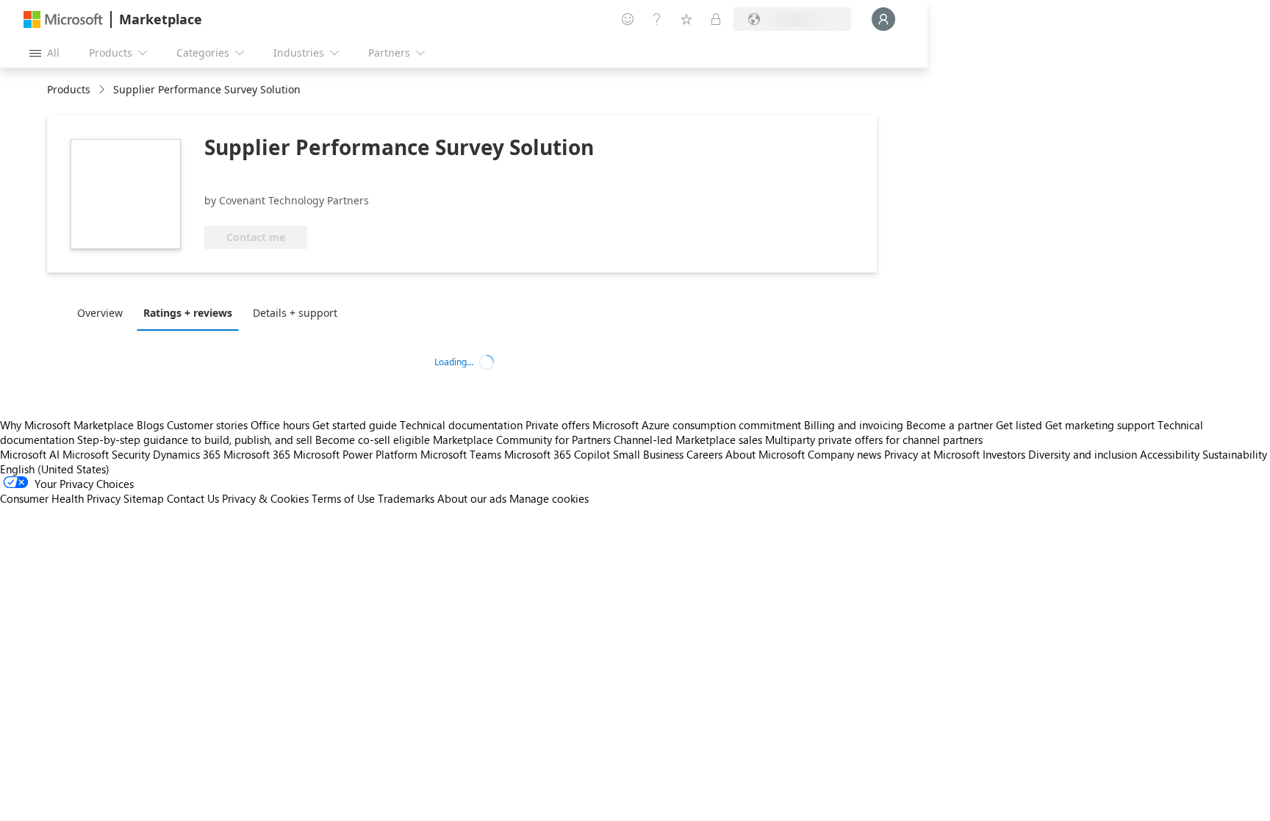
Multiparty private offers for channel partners (874, 439)
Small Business (648, 454)
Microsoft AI (30, 454)
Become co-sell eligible (372, 439)
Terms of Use (343, 498)
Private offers (557, 424)
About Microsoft (765, 454)
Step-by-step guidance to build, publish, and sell (194, 439)
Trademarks (406, 498)
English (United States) (55, 469)
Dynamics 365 (186, 454)
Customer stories (207, 424)
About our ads (471, 498)
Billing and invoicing (853, 424)
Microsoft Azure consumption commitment (698, 424)
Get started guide (354, 424)
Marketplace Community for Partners (522, 439)
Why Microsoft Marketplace (67, 424)
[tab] (104, 312)
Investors (1004, 454)
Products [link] (68, 89)
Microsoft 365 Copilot (557, 454)
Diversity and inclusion (1082, 454)
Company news (844, 454)
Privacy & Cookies (265, 498)
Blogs (150, 424)
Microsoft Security (106, 454)
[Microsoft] (63, 19)
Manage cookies (549, 498)
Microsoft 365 (256, 454)
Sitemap (143, 498)
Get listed (1019, 424)
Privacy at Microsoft (932, 454)
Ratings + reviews (187, 313)
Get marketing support (1100, 424)
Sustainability (1234, 454)
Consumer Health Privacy (60, 498)
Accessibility (1169, 454)
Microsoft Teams (460, 454)
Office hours (280, 424)
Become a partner (949, 424)
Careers (704, 454)
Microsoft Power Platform (355, 454)
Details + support (295, 313)
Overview (100, 313)
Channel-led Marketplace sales (688, 439)
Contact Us (193, 498)
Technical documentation (461, 424)
